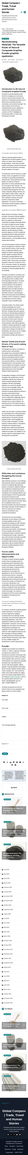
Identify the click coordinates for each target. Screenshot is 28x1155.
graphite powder (14, 61)
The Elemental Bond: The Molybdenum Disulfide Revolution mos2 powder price (12, 856)
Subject (4, 716)
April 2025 (6, 931)
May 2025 (6, 927)
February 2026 (8, 887)
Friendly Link (5, 1103)
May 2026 (6, 874)
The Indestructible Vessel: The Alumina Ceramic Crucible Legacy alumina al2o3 (14, 833)
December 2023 (8, 998)
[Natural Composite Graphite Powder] (14, 133)
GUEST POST (18, 1152)
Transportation (9, 1152)
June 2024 (7, 976)
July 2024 (6, 971)
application (6, 61)
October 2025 (7, 905)
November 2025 (8, 900)
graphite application (15, 677)
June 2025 (7, 922)
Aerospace (12, 1146)
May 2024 (6, 980)
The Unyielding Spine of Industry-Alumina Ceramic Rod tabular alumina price (11, 1089)
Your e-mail (5, 708)
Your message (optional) (8, 725)
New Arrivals (5, 38)
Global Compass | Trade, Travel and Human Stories (11, 7)
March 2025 (7, 936)
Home (6, 1146)
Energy (14, 1149)
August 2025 (7, 914)
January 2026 (7, 891)
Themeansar (18, 1143)
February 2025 (8, 940)
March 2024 (7, 989)
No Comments (19, 59)
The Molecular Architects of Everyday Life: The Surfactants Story (13, 810)
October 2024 (7, 958)
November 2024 (8, 954)
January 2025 (7, 945)
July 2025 (6, 918)
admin (15, 787)
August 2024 (7, 967)
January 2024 (7, 993)
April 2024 (6, 985)
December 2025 (8, 896)
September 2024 (8, 962)
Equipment (20, 1149)
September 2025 (8, 909)
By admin (4, 59)
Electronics (8, 1149)
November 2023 (8, 1002)
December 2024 (8, 949)
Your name (5, 700)
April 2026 (6, 878)
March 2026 (7, 883)
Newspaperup (9, 1143)
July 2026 (6, 869)
